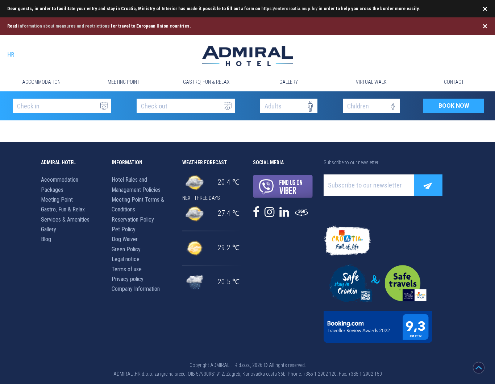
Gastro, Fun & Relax (206, 82)
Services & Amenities (65, 219)
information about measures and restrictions (64, 26)
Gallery (288, 82)
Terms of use (127, 269)
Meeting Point (124, 82)
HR (10, 54)
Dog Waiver (125, 239)
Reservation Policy (133, 219)
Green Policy (126, 249)
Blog (46, 239)
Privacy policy (127, 279)
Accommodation (41, 82)
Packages (52, 189)
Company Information (136, 288)
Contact (454, 82)
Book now (453, 105)
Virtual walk (371, 82)
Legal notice (126, 259)
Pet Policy (124, 229)
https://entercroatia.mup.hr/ (289, 8)
